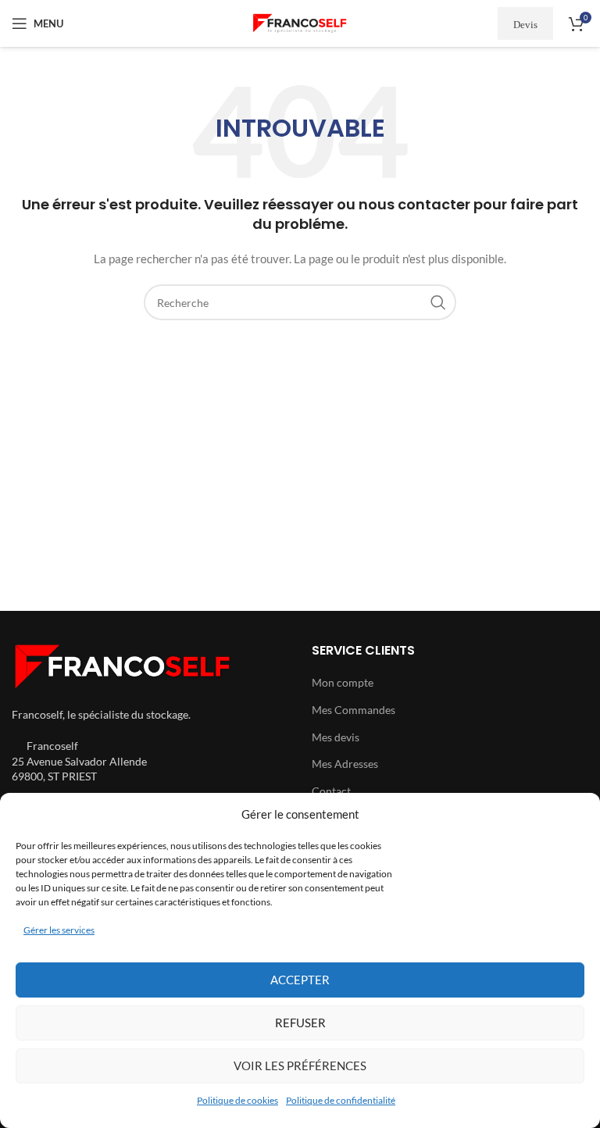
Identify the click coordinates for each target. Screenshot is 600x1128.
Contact (331, 791)
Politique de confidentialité (340, 1100)
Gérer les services (59, 930)
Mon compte (342, 682)
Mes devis (335, 737)
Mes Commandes (353, 709)
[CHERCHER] (438, 302)
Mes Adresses (345, 763)
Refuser (300, 1023)
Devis (525, 24)
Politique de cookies (237, 1100)
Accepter (300, 980)
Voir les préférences (300, 1065)
